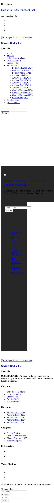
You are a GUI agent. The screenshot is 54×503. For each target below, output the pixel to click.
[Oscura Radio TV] (16, 38)
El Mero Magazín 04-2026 (16, 262)
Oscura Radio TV (11, 42)
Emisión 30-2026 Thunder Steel (18, 10)
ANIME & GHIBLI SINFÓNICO (17, 270)
